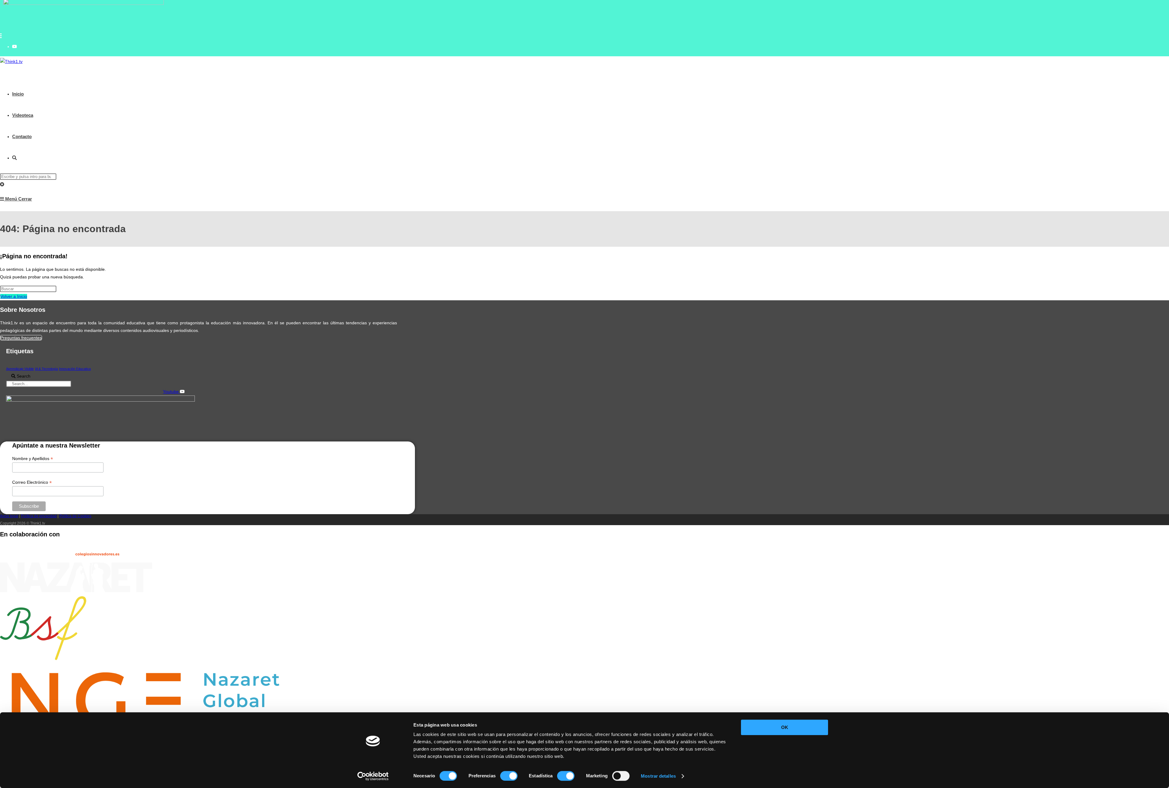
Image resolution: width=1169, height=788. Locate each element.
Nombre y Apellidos (32, 459)
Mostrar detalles (658, 776)
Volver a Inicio (13, 296)
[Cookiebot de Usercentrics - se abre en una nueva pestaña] (373, 776)
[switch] (509, 776)
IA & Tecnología (46, 369)
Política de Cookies (75, 516)
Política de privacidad (39, 516)
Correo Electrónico (32, 482)
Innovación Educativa (75, 369)
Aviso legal (9, 516)
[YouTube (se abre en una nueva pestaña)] (14, 46)
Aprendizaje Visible (20, 369)
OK (784, 727)
